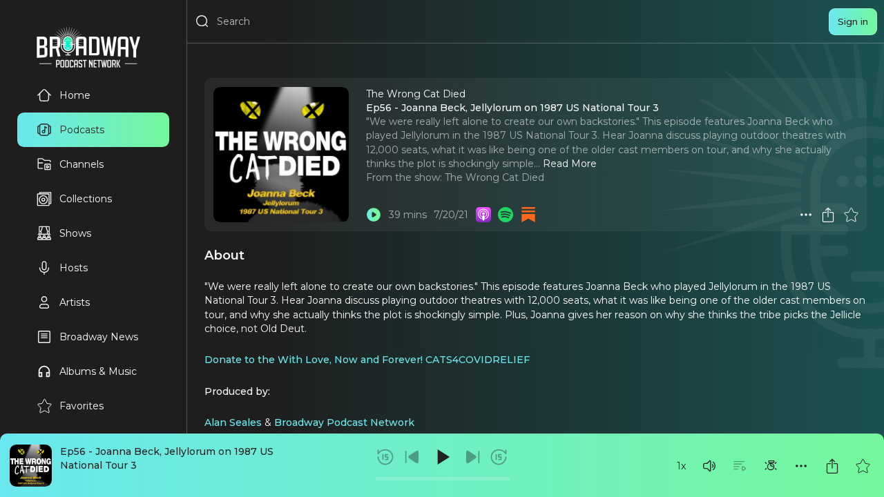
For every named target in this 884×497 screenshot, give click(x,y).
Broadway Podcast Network (344, 422)
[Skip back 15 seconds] (385, 457)
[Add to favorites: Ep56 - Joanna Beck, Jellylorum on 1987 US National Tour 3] (862, 466)
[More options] (801, 466)
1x (681, 466)
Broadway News (98, 337)
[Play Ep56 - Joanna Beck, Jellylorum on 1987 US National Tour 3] (373, 214)
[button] (709, 466)
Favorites (81, 406)
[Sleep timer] (770, 466)
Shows (75, 233)
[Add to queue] (739, 466)
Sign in (853, 21)
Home (74, 95)
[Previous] (412, 457)
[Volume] (709, 466)
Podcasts (81, 130)
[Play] (442, 457)
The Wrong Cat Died (494, 177)
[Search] (202, 21)
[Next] (472, 457)
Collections (85, 199)
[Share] (832, 466)
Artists (74, 302)
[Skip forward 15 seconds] (498, 457)
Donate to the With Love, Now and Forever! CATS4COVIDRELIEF (367, 359)
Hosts (73, 268)
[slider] (442, 478)
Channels (81, 164)
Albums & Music (98, 371)
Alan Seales (233, 422)
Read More (570, 163)
